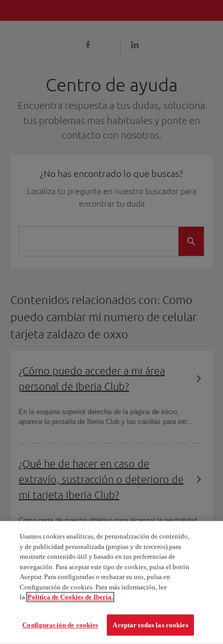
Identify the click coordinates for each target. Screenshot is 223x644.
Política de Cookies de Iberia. (70, 597)
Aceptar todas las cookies (150, 624)
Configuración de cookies (60, 624)
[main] (111, 582)
